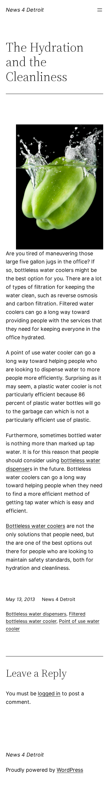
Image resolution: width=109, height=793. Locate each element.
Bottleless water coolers (35, 526)
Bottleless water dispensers (36, 614)
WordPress (70, 770)
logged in (49, 693)
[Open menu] (99, 9)
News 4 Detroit (25, 10)
